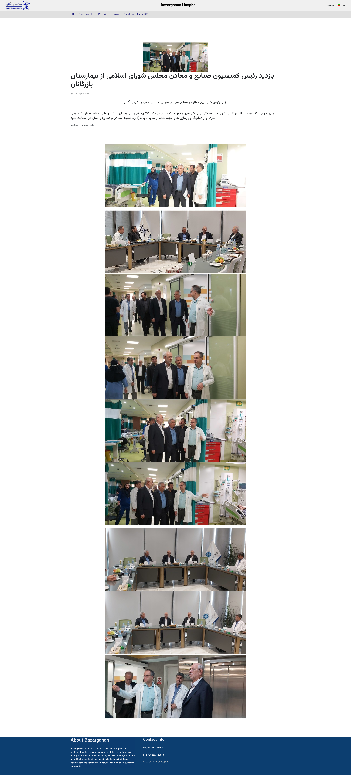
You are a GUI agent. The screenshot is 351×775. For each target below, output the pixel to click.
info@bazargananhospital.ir (156, 762)
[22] (17, 5)
